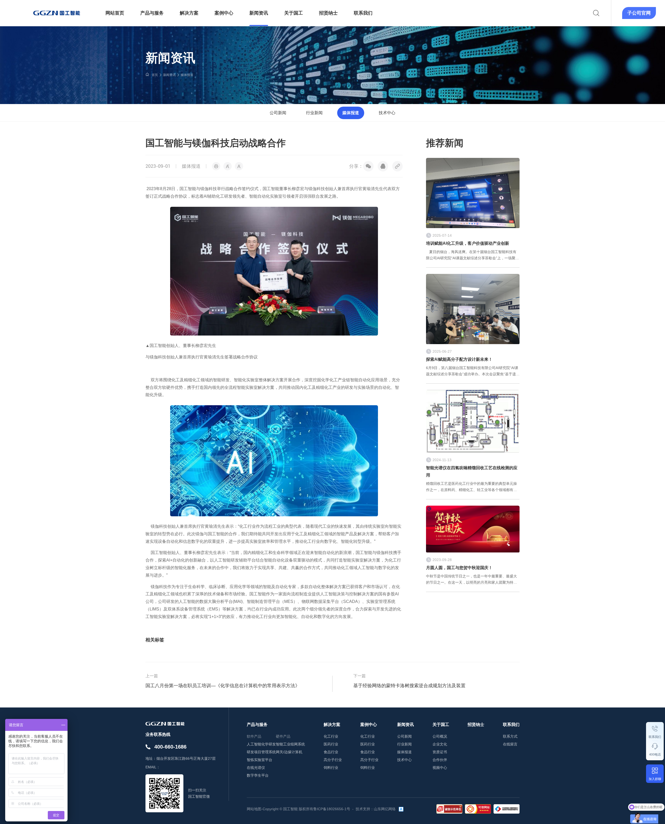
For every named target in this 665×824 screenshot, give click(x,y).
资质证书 (440, 752)
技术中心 (387, 113)
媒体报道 (187, 75)
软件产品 (254, 736)
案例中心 (368, 724)
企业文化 (440, 744)
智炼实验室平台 (259, 760)
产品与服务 (257, 724)
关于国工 (441, 724)
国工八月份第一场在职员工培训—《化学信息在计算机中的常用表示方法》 (222, 685)
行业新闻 (314, 113)
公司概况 (440, 736)
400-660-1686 (170, 747)
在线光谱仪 (256, 767)
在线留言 (510, 744)
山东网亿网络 (385, 809)
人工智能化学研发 (261, 744)
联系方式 (510, 736)
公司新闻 (278, 113)
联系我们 (655, 737)
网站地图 (254, 809)
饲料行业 (331, 767)
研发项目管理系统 (261, 752)
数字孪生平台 (258, 775)
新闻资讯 (169, 75)
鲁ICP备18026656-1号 (331, 809)
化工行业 (331, 736)
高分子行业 (333, 760)
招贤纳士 (476, 724)
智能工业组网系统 (290, 744)
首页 (155, 75)
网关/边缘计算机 (289, 752)
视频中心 (440, 767)
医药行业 (331, 744)
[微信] (368, 166)
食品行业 (331, 752)
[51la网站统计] (401, 809)
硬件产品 (283, 736)
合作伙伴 (440, 760)
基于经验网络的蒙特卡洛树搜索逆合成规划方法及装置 (409, 685)
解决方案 (332, 724)
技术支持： (365, 809)
